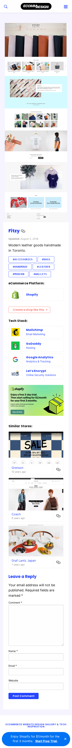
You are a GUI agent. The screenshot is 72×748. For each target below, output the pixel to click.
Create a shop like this (28, 310)
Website (13, 680)
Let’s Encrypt (36, 371)
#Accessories (23, 259)
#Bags (46, 259)
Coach (16, 514)
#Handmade (20, 266)
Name (13, 651)
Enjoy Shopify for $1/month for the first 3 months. (35, 739)
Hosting (30, 347)
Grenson (17, 467)
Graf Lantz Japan (24, 560)
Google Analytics (39, 357)
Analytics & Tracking (38, 361)
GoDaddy (33, 344)
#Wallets (40, 274)
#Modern (18, 274)
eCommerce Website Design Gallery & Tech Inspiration (36, 725)
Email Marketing (35, 334)
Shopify (32, 294)
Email (12, 665)
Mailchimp (34, 330)
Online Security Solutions (41, 374)
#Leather (43, 266)
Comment (15, 602)
